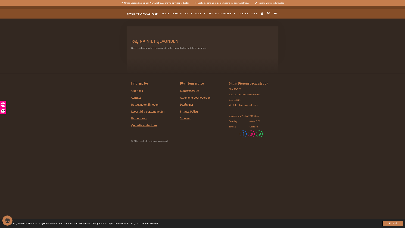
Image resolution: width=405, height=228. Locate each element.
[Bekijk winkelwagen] (275, 13)
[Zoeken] (268, 13)
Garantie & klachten (144, 125)
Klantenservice (189, 90)
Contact (136, 97)
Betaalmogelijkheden (145, 104)
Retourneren (139, 118)
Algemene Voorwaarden (195, 97)
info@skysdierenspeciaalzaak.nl (243, 105)
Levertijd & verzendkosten (148, 111)
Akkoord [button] (393, 223)
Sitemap (185, 118)
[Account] (262, 13)
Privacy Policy (189, 111)
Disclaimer (186, 104)
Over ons (137, 90)
